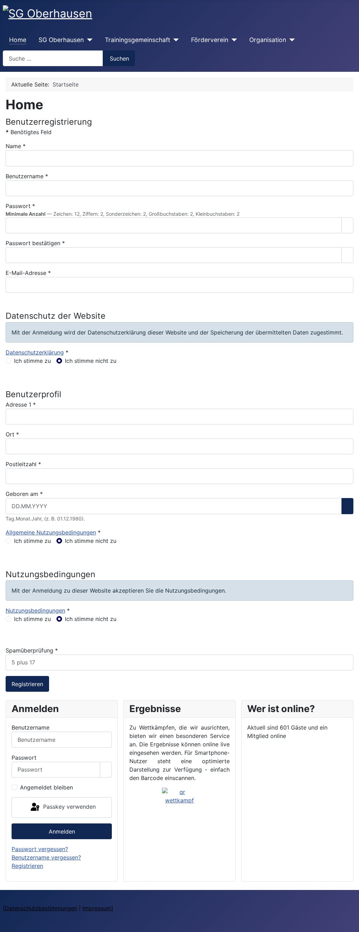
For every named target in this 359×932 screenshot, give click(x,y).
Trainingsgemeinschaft (137, 39)
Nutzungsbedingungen (35, 610)
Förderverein (209, 39)
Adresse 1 (21, 404)
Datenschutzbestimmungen (41, 908)
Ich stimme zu (32, 360)
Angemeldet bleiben (46, 787)
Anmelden (62, 831)
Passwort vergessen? (40, 848)
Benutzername (27, 176)
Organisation (267, 39)
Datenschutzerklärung (35, 352)
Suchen (119, 58)
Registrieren (27, 684)
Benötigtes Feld (29, 132)
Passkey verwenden (68, 806)
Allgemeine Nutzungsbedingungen (51, 532)
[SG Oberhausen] (88, 39)
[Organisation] (290, 39)
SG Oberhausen (61, 39)
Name (16, 146)
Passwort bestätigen (35, 243)
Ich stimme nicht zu (90, 360)
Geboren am (24, 493)
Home (17, 39)
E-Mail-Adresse (28, 272)
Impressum (96, 908)
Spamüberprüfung (32, 650)
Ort (12, 434)
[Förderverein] (232, 39)
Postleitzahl (23, 464)
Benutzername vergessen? (46, 857)
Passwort (20, 205)
